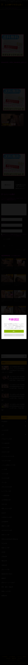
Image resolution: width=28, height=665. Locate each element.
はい (14, 331)
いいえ (14, 335)
